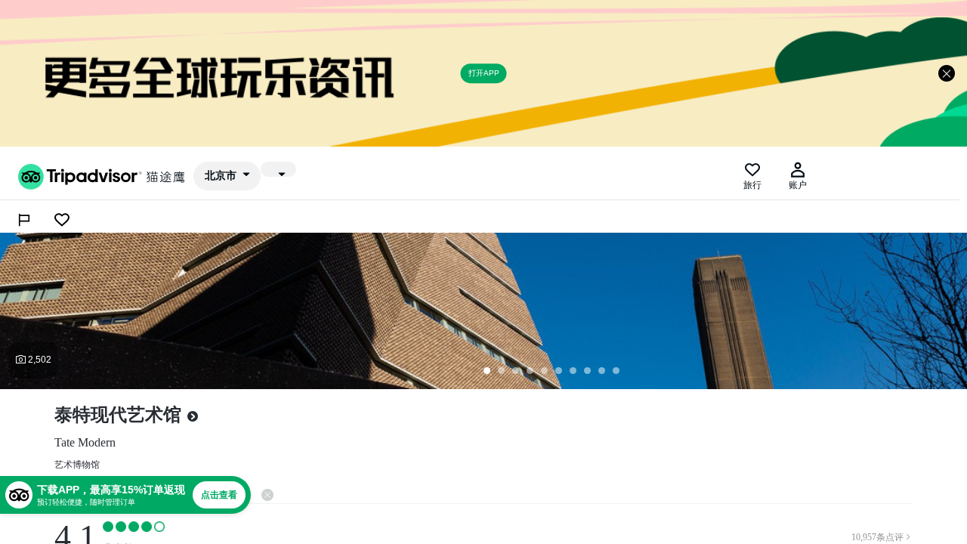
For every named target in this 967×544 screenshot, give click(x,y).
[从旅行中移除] (62, 220)
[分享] (24, 220)
